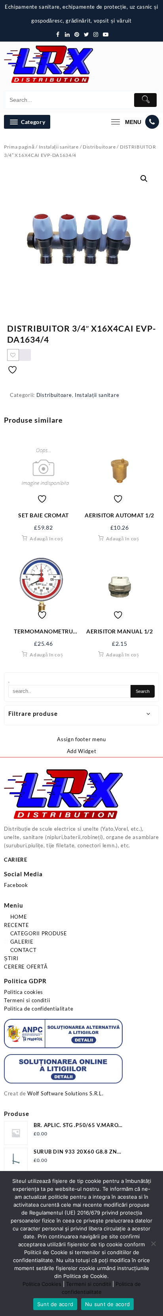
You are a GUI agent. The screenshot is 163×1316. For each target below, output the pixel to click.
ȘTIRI (11, 958)
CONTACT (23, 950)
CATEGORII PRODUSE (38, 933)
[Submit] (145, 100)
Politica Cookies (42, 1284)
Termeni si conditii (27, 1000)
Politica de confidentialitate (38, 1008)
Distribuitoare (99, 147)
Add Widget (82, 751)
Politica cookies (23, 992)
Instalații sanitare (59, 147)
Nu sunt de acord (107, 1304)
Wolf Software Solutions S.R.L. (65, 1093)
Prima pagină (19, 147)
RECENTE (16, 925)
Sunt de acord (55, 1304)
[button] (144, 179)
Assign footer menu (81, 739)
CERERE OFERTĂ (26, 966)
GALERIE (21, 941)
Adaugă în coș (46, 539)
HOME (18, 917)
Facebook (16, 885)
